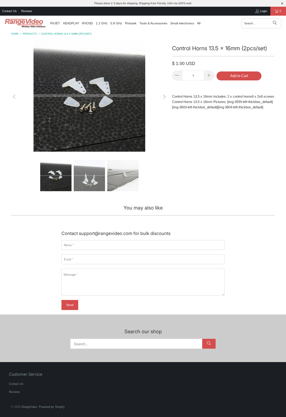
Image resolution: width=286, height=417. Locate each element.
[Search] (275, 23)
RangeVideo (29, 407)
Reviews (26, 11)
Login (263, 11)
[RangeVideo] (25, 23)
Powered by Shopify (52, 407)
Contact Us (9, 11)
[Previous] (14, 96)
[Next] (164, 96)
